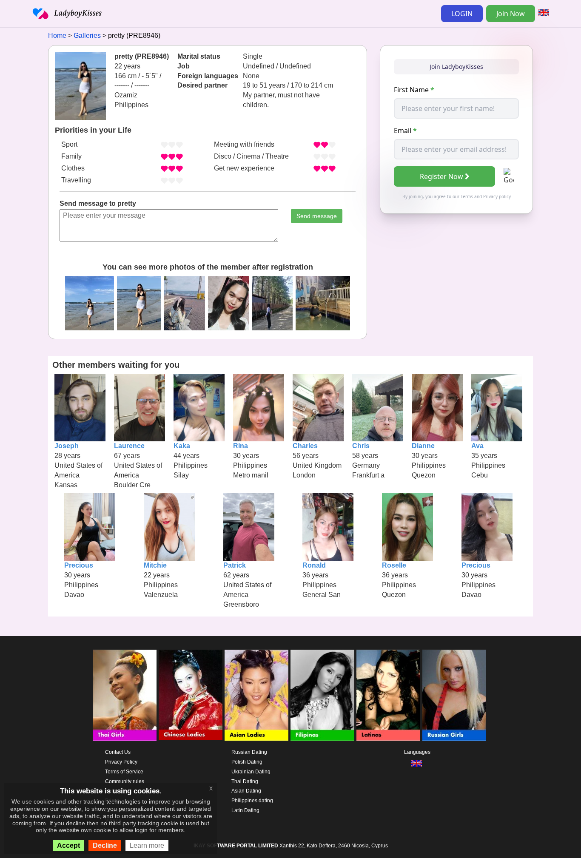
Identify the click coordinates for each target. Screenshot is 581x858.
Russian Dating (249, 752)
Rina (240, 445)
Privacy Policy (121, 762)
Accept (68, 845)
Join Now (510, 13)
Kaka (182, 445)
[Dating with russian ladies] (454, 695)
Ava (477, 445)
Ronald (314, 565)
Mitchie (155, 565)
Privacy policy (497, 196)
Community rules (124, 781)
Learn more (147, 845)
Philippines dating (252, 801)
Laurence (129, 445)
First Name (414, 89)
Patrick (234, 565)
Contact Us (118, 752)
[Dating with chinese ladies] (190, 695)
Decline (105, 845)
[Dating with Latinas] (388, 695)
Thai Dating (244, 781)
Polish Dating (246, 762)
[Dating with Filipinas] (322, 695)
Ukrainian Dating (251, 772)
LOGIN (462, 13)
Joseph (66, 445)
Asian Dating (246, 791)
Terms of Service (124, 772)
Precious (78, 565)
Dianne (423, 445)
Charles (305, 445)
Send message (316, 216)
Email (405, 130)
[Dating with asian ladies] (256, 695)
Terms (467, 196)
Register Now (441, 176)
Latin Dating (245, 810)
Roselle (394, 565)
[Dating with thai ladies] (125, 695)
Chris (361, 445)
